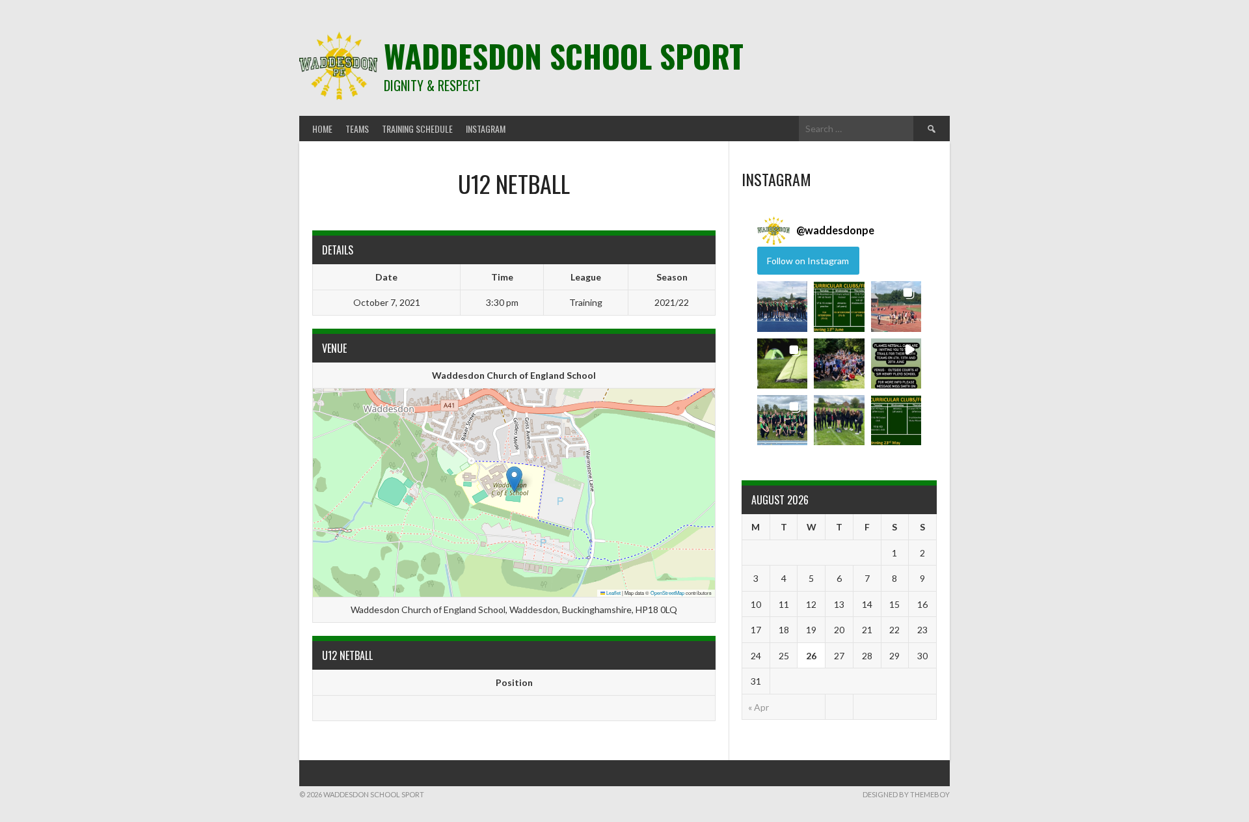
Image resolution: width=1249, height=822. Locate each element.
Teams (357, 128)
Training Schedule (417, 128)
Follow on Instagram (808, 260)
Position (514, 682)
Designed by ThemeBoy (906, 794)
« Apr (758, 707)
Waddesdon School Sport (564, 56)
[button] (514, 479)
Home (322, 128)
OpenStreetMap (667, 592)
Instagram (485, 128)
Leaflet (613, 592)
